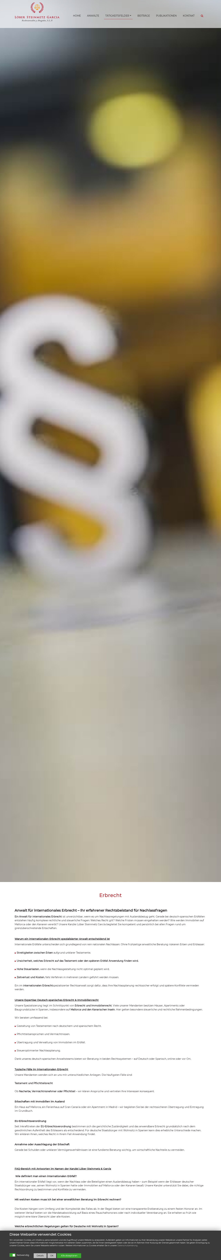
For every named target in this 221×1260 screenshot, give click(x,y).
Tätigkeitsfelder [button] (117, 15)
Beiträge (143, 15)
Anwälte (93, 15)
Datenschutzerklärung (127, 1245)
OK (52, 1255)
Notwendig (23, 1255)
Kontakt (189, 15)
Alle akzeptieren (69, 1255)
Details (40, 1255)
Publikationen (166, 15)
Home (77, 15)
